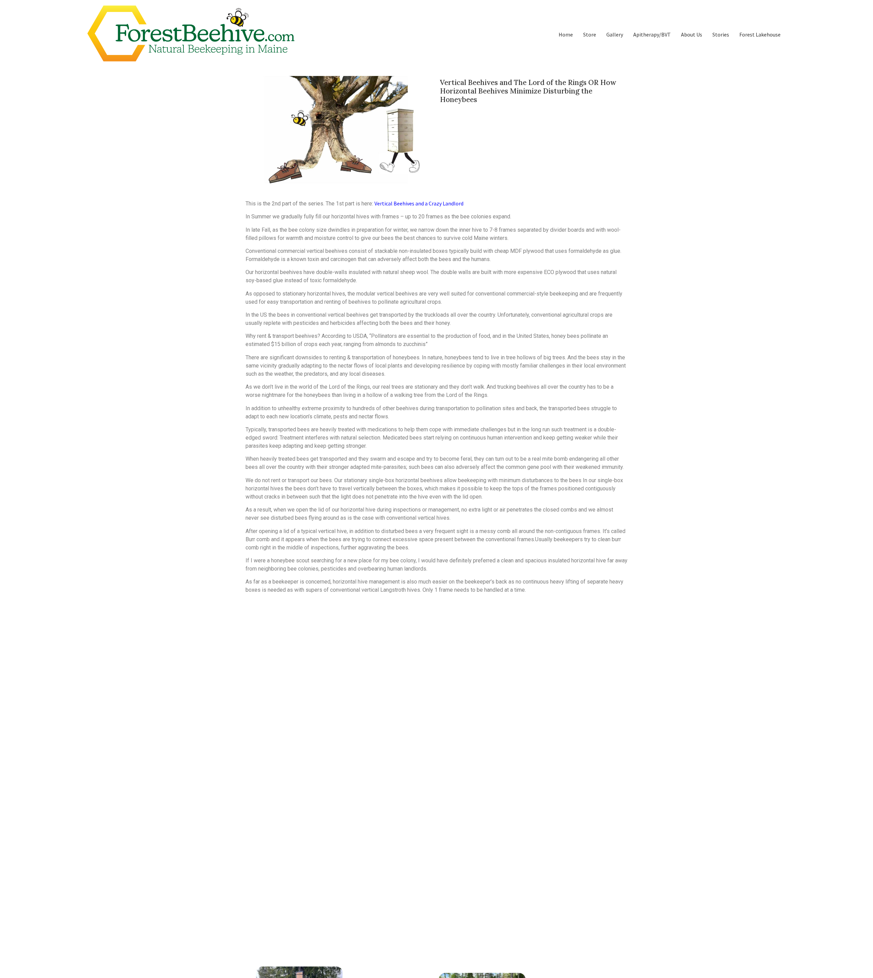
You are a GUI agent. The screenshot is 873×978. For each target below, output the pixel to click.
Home (566, 34)
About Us (691, 34)
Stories (720, 34)
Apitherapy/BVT (652, 34)
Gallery (614, 34)
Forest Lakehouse (760, 34)
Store (589, 34)
